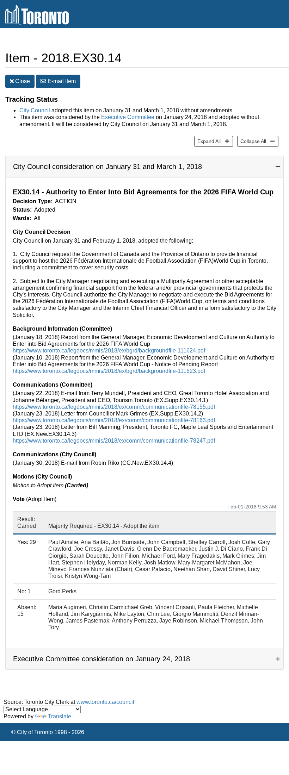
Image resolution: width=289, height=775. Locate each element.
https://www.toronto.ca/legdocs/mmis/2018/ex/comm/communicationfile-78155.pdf (114, 407)
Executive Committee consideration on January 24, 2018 (101, 659)
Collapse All (251, 141)
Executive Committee (127, 117)
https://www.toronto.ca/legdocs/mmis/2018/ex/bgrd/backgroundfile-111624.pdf (109, 351)
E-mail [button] (61, 81)
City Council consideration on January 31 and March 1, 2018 (107, 166)
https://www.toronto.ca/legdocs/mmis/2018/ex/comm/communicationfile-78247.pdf (114, 441)
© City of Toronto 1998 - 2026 (47, 732)
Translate (59, 716)
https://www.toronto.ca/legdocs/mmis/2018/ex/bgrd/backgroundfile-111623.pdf (109, 371)
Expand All (207, 141)
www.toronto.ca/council (105, 702)
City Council (34, 110)
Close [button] (22, 81)
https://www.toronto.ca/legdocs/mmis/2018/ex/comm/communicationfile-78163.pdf (114, 420)
